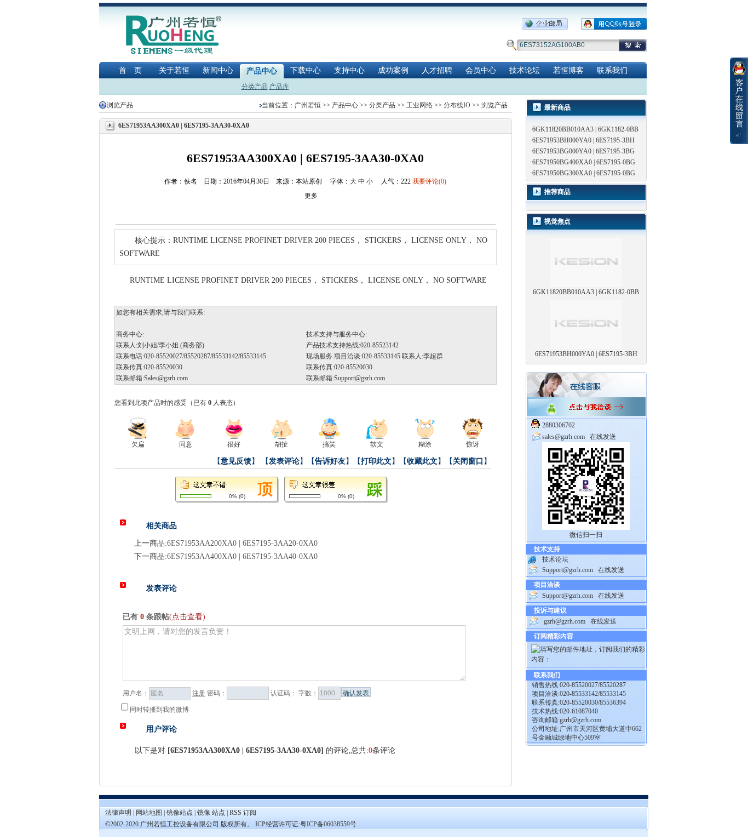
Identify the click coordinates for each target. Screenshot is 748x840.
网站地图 (150, 812)
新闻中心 (218, 70)
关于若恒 (174, 70)
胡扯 (281, 444)
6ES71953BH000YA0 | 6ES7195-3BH (583, 140)
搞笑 (329, 444)
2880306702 (558, 425)
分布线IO (457, 105)
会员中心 (480, 70)
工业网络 (419, 105)
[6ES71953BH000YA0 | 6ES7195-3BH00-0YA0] (586, 324)
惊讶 (472, 444)
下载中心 (305, 70)
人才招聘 (437, 70)
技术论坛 (524, 70)
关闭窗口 (468, 461)
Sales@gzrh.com (166, 378)
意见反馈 (236, 461)
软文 (376, 444)
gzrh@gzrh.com (564, 621)
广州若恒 (308, 105)
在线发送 (603, 437)
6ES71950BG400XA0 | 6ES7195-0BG (583, 162)
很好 (233, 444)
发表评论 (284, 461)
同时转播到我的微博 (159, 709)
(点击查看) (187, 617)
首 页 (130, 70)
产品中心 (261, 71)
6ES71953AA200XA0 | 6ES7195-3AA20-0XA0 (242, 543)
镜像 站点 (211, 812)
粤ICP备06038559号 (328, 824)
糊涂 (424, 444)
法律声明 (118, 812)
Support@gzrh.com (359, 378)
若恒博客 (568, 70)
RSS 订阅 (242, 812)
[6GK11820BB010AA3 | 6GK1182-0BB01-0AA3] (586, 262)
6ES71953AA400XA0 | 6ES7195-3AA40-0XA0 (242, 556)
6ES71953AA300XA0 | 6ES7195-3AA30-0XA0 (245, 750)
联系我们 (612, 70)
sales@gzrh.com (563, 437)
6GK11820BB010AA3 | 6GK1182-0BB (585, 129)
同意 (185, 444)
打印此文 (376, 461)
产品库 (279, 86)
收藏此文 (422, 461)
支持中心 (349, 70)
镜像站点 (179, 812)
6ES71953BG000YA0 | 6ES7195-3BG (583, 151)
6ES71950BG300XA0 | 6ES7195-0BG (583, 173)
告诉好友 (330, 461)
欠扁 (138, 444)
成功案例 (393, 70)
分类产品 (254, 86)
